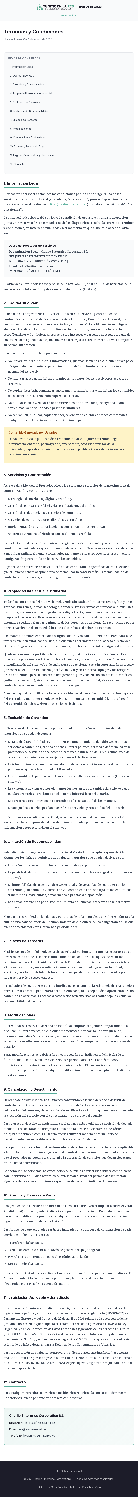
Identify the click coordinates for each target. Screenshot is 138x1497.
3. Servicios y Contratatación (27, 84)
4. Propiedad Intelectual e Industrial (31, 93)
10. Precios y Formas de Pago (27, 146)
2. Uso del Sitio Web (22, 75)
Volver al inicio (70, 15)
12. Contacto (17, 164)
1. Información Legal (21, 66)
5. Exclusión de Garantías (25, 102)
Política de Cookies (90, 1487)
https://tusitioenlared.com (67, 204)
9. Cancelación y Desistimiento (28, 137)
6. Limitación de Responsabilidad (29, 111)
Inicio (40, 1487)
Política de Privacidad (61, 1487)
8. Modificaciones (20, 128)
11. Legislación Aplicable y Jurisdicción (32, 155)
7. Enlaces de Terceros (24, 119)
